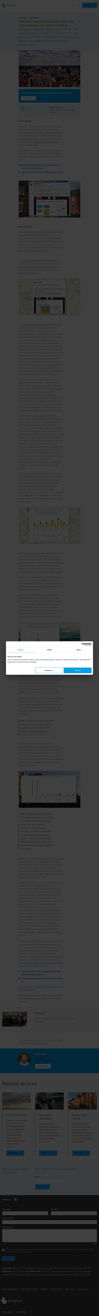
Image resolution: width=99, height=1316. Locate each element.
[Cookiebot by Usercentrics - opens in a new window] (83, 644)
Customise (48, 670)
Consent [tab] (20, 650)
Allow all (78, 670)
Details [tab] (49, 650)
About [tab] (78, 650)
